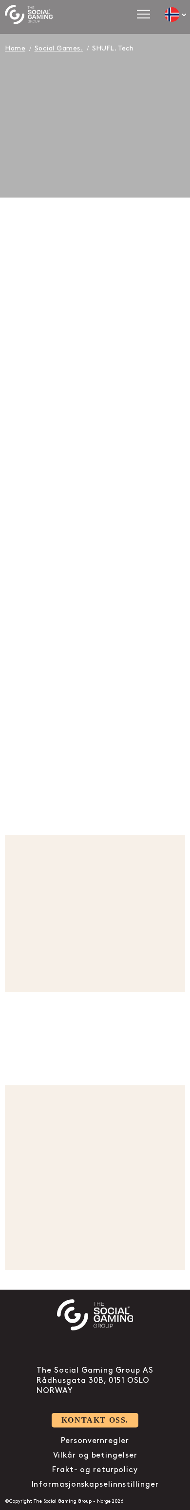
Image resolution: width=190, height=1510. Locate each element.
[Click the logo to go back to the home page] (29, 14)
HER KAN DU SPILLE (61, 1241)
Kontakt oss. (95, 1420)
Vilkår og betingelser (95, 1455)
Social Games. (59, 48)
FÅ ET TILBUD (57, 488)
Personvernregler (95, 1440)
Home (15, 48)
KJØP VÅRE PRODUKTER (95, 1058)
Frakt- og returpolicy (95, 1470)
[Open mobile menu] (143, 13)
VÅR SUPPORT (56, 785)
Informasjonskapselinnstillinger (95, 1484)
